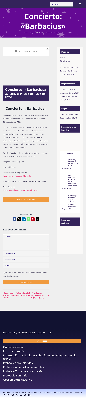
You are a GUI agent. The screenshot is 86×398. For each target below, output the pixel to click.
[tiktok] (25, 395)
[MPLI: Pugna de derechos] (63, 235)
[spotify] (21, 395)
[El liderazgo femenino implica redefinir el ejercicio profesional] (64, 196)
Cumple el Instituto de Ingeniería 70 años (73, 162)
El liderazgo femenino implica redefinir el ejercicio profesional (72, 201)
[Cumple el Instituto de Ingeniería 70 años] (64, 160)
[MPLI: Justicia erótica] (63, 230)
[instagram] (17, 395)
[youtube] (13, 395)
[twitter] (8, 395)
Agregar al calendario (26, 199)
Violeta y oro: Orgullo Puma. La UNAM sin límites (37, 295)
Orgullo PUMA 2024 (67, 74)
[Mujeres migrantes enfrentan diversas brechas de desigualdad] (64, 176)
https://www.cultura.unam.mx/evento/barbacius (20, 190)
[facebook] (4, 395)
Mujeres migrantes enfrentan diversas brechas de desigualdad (72, 180)
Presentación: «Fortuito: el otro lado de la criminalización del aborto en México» (17, 295)
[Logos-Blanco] (9, 3)
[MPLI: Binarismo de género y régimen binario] (71, 230)
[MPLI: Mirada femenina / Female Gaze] (71, 235)
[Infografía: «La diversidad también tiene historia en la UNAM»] (71, 241)
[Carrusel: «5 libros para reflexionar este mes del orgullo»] (63, 242)
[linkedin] (29, 395)
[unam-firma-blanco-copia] (9, 319)
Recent (70, 153)
